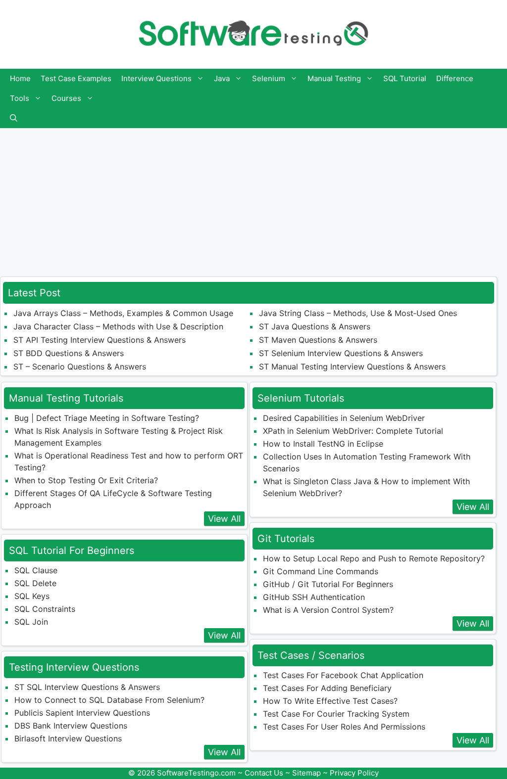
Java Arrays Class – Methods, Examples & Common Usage (123, 313)
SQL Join (31, 622)
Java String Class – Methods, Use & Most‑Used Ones (358, 313)
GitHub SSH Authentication (314, 597)
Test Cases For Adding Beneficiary (327, 688)
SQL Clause (35, 570)
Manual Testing (334, 78)
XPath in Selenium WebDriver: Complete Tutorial (353, 431)
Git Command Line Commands (320, 571)
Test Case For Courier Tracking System (336, 714)
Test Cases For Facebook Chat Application (343, 675)
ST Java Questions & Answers (314, 326)
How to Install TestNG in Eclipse (323, 444)
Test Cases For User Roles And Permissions (344, 727)
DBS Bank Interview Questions (70, 726)
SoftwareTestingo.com (196, 773)
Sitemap (306, 773)
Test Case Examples (76, 78)
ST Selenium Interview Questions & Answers (341, 353)
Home (20, 78)
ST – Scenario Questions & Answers (79, 366)
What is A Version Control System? (328, 610)
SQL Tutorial (404, 78)
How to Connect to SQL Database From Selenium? (109, 700)
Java (222, 78)
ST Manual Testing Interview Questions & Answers (352, 366)
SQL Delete (35, 583)
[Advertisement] (253, 197)
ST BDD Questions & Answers (68, 353)
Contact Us (264, 773)
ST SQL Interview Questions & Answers (87, 687)
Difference (454, 78)
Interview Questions (156, 78)
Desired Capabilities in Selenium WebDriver (344, 418)
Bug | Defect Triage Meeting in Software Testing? (106, 418)
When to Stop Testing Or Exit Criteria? (86, 480)
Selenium (268, 78)
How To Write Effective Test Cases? (330, 701)
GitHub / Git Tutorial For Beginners (328, 584)
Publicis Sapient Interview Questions (82, 713)
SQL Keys (32, 596)
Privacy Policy (354, 773)
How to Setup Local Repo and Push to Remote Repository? (374, 558)
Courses (66, 98)
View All (224, 518)
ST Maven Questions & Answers (318, 340)
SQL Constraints (44, 609)
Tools (19, 98)
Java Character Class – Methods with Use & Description (118, 326)
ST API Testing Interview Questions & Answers (99, 340)
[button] (13, 118)
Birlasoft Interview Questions (68, 738)
